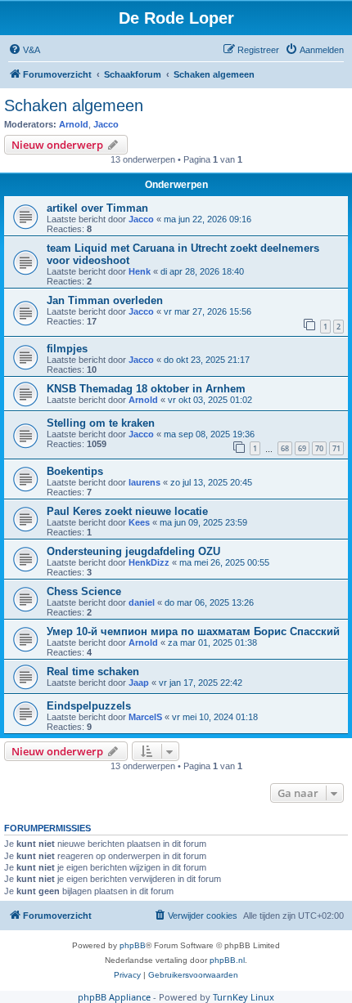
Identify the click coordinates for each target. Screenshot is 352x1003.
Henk (140, 271)
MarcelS (145, 717)
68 (285, 448)
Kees (139, 522)
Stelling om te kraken (101, 423)
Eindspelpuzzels (89, 706)
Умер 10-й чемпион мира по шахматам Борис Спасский (193, 631)
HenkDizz (149, 562)
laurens (144, 482)
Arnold (73, 124)
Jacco (106, 124)
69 (302, 448)
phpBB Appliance (114, 997)
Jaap (139, 682)
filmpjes (67, 349)
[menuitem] (24, 50)
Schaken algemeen (73, 105)
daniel (142, 602)
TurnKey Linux (243, 997)
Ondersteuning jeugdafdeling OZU (133, 551)
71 (336, 448)
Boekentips (75, 471)
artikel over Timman (97, 208)
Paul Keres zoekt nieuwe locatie (127, 511)
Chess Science (84, 591)
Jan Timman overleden (105, 300)
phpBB (133, 945)
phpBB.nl (227, 960)
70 (319, 448)
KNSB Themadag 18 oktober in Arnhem (146, 389)
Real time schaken (93, 671)
